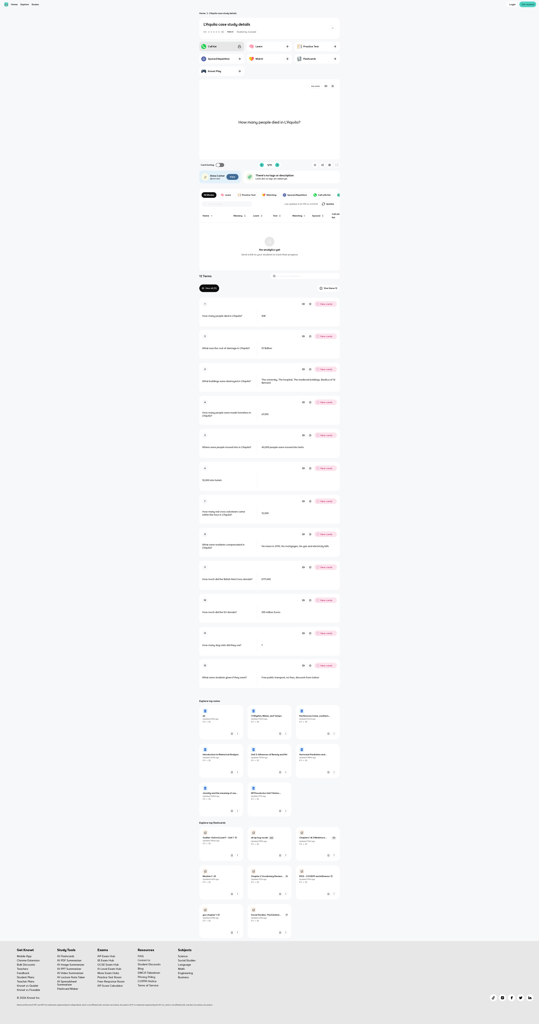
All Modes (209, 195)
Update (330, 204)
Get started (527, 4)
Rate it (230, 32)
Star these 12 (330, 288)
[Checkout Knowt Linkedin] (529, 997)
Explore (24, 4)
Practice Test (249, 195)
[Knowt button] (332, 28)
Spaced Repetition (297, 195)
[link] (221, 722)
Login (512, 4)
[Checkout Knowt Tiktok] (493, 997)
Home (14, 4)
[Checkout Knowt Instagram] (502, 997)
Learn (228, 195)
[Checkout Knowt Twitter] (520, 997)
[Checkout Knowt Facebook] (511, 997)
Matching (271, 195)
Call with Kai (324, 195)
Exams (35, 4)
